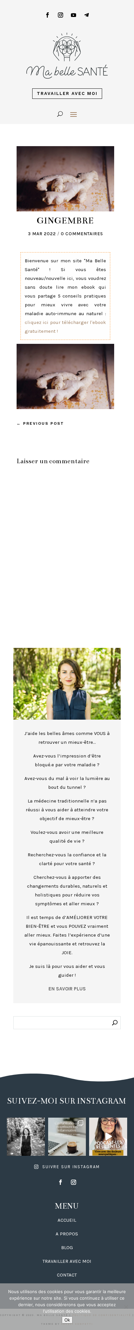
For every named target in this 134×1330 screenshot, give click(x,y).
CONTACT (67, 1275)
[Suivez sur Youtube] (73, 15)
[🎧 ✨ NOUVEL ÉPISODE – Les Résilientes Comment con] (108, 1137)
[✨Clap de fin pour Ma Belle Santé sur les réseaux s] (26, 1137)
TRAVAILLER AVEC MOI (67, 1261)
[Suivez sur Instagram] (60, 15)
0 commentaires (82, 234)
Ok (67, 1319)
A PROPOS (67, 1234)
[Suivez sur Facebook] (47, 15)
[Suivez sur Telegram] (86, 15)
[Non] (126, 1307)
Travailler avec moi (67, 93)
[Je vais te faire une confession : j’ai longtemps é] (67, 1137)
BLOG (67, 1247)
